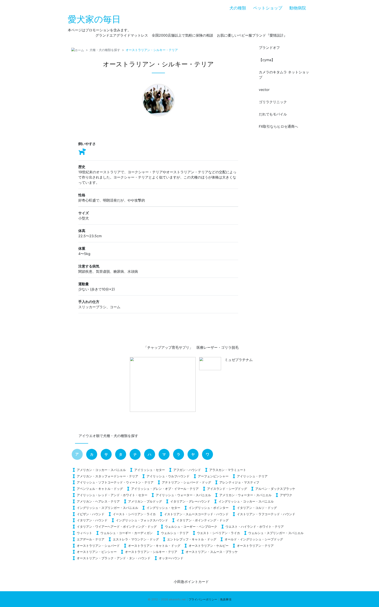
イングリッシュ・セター (163, 508)
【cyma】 (267, 60)
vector (264, 89)
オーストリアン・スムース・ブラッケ (212, 552)
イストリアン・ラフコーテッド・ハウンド (266, 514)
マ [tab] (164, 454)
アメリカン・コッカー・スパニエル (101, 470)
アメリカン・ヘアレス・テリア (98, 501)
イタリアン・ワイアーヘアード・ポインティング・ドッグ (117, 526)
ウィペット (84, 533)
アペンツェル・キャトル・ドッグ (100, 488)
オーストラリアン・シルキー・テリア (151, 552)
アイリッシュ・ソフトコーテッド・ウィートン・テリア (115, 482)
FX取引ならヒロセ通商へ (278, 126)
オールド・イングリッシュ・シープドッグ (254, 539)
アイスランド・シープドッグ (227, 488)
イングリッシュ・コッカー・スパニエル (246, 501)
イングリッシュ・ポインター (209, 508)
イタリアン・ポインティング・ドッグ (202, 520)
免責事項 (225, 599)
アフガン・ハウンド (187, 470)
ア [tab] (77, 454)
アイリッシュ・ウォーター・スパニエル (183, 495)
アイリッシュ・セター (149, 470)
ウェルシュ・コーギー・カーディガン (126, 533)
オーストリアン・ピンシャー (97, 552)
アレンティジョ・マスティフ (239, 482)
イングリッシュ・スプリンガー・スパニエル (107, 508)
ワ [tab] (207, 454)
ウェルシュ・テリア (175, 533)
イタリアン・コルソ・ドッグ (257, 508)
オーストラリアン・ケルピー (209, 545)
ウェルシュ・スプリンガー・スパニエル (276, 533)
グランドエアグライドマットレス (121, 35)
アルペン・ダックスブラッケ (275, 488)
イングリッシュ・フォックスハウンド (142, 520)
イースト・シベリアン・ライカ (134, 514)
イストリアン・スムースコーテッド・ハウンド (196, 514)
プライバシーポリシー (203, 599)
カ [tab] (91, 454)
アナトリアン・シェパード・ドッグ (186, 482)
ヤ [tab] (193, 454)
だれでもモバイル (273, 114)
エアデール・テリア (90, 539)
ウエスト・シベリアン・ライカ (218, 533)
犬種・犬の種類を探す (104, 50)
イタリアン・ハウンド (92, 520)
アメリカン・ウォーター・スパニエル (245, 495)
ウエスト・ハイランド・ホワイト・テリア (254, 526)
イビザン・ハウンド (90, 514)
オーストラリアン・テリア (255, 545)
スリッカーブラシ (92, 307)
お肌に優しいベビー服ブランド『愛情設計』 (252, 35)
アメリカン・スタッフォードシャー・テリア (107, 476)
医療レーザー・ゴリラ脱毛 (218, 347)
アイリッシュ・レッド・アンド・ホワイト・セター (112, 495)
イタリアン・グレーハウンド (190, 501)
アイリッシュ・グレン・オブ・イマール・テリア (165, 488)
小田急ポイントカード (191, 581)
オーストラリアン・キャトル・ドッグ (154, 545)
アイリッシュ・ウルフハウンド (168, 476)
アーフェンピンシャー (213, 476)
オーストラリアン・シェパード (98, 545)
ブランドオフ (269, 47)
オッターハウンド (171, 558)
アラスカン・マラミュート (227, 470)
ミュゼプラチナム (239, 359)
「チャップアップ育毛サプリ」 (168, 347)
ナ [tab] (135, 454)
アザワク (286, 495)
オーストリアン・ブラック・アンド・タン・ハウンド (113, 558)
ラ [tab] (178, 454)
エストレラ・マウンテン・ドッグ (136, 539)
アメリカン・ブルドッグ (145, 501)
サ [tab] (106, 454)
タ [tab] (120, 454)
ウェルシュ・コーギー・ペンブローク (191, 526)
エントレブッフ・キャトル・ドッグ (191, 539)
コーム (115, 307)
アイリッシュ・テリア (252, 476)
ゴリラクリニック (273, 102)
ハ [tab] (149, 454)
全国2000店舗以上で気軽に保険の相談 (182, 35)
